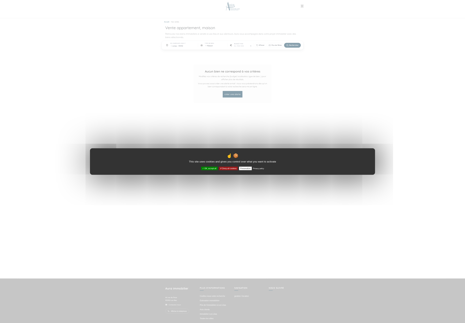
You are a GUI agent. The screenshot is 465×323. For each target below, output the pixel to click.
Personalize (245, 168)
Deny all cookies (229, 168)
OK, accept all (210, 168)
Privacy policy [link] (258, 168)
